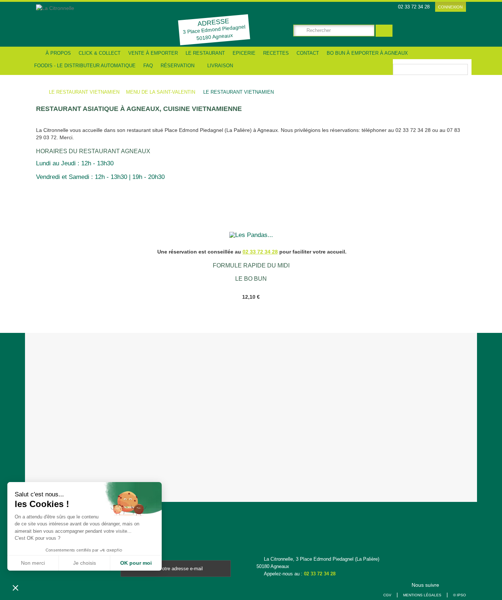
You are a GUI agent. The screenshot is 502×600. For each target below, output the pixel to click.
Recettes (276, 53)
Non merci (33, 563)
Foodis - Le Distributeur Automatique (85, 65)
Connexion (450, 7)
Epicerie (244, 53)
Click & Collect (100, 53)
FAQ (148, 65)
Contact (308, 53)
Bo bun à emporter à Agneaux (367, 53)
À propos (58, 53)
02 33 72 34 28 (320, 573)
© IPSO (459, 595)
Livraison (219, 65)
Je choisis (84, 563)
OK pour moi (136, 563)
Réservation (177, 65)
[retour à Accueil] (41, 92)
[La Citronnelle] (88, 23)
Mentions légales (422, 595)
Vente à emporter (153, 53)
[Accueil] (36, 53)
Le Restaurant (205, 53)
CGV (387, 595)
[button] (15, 587)
